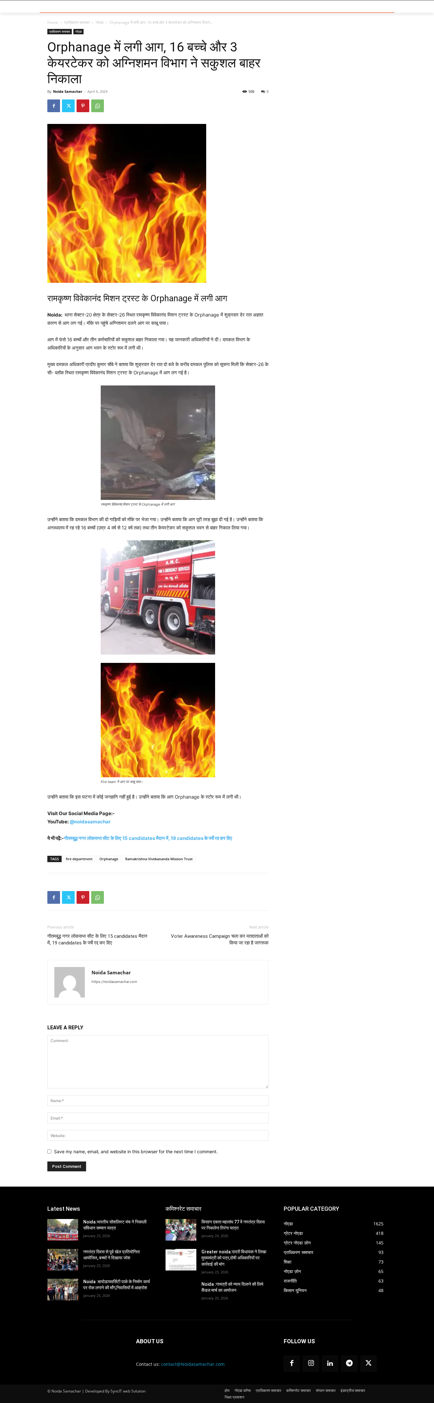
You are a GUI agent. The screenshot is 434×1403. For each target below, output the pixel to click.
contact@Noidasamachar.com (193, 1364)
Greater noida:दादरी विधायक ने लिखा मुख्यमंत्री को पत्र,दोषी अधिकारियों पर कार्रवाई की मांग (233, 1258)
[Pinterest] (83, 105)
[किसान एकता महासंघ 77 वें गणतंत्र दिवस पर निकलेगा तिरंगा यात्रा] (181, 1230)
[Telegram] (349, 1364)
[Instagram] (311, 1364)
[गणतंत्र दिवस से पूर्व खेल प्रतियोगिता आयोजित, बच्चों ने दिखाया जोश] (62, 1259)
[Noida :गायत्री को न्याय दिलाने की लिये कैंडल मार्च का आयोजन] (181, 1292)
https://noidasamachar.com (114, 981)
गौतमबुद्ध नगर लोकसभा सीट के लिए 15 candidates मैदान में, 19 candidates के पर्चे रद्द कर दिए (148, 838)
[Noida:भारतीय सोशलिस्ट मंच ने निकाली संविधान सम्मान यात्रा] (62, 1230)
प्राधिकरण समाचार (77, 22)
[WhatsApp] (97, 105)
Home (52, 22)
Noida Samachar (67, 91)
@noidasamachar (90, 822)
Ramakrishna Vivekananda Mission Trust (159, 858)
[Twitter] (68, 105)
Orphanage (108, 858)
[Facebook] (53, 105)
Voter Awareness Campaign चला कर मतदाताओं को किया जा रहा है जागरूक (219, 939)
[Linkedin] (330, 1364)
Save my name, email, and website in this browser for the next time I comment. (136, 1151)
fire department (79, 858)
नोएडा (100, 22)
